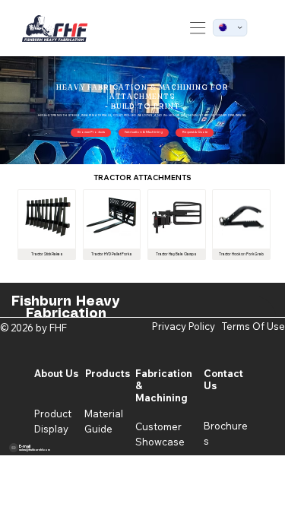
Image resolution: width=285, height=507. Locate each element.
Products (107, 373)
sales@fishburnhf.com (34, 450)
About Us (56, 373)
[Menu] (198, 27)
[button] (91, 132)
